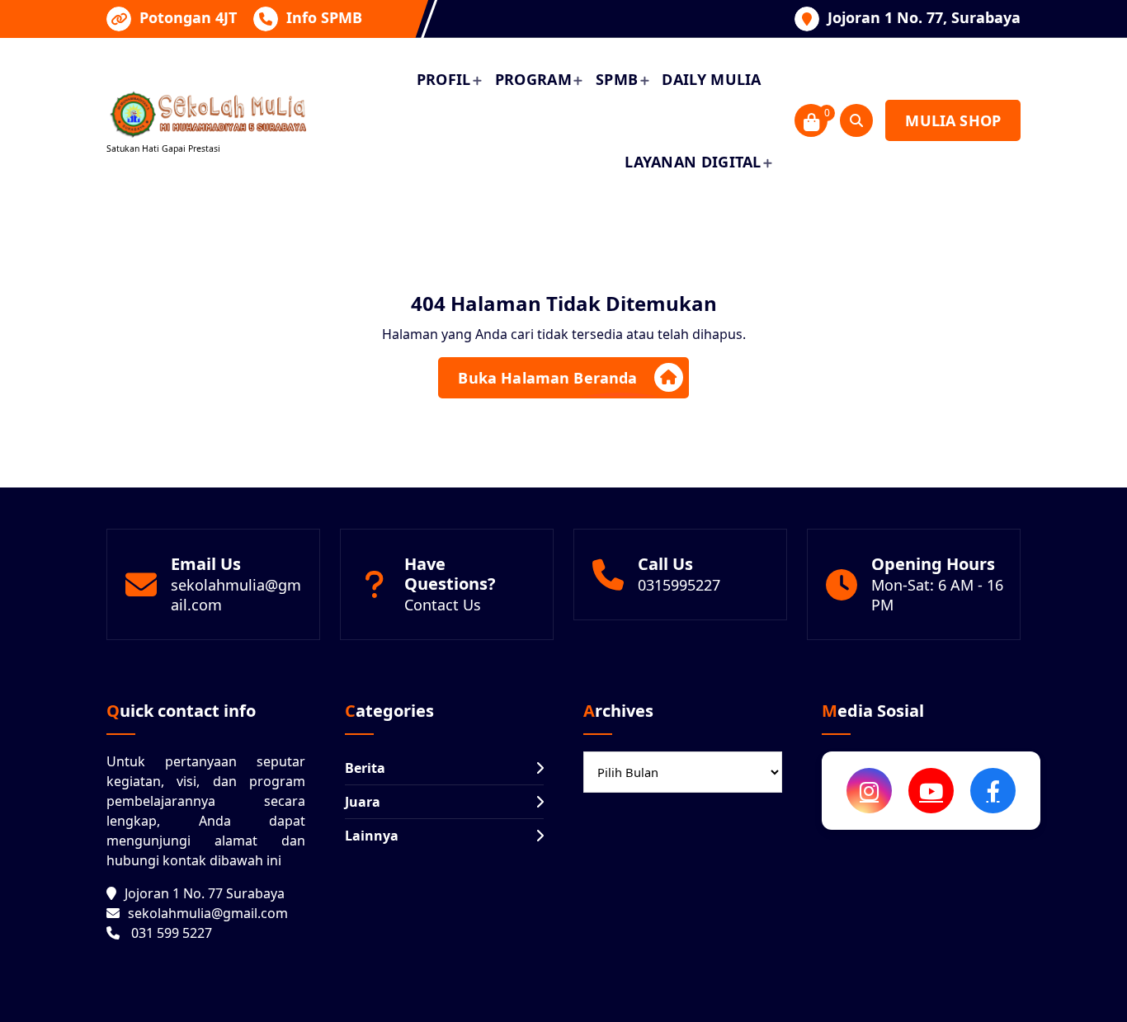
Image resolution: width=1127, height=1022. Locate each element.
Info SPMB (324, 18)
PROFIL (444, 79)
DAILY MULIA (711, 79)
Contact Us (442, 605)
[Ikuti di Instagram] (869, 790)
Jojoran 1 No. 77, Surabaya (924, 18)
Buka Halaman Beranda (547, 378)
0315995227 (679, 585)
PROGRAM (533, 79)
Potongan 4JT (188, 18)
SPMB (617, 79)
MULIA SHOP (953, 120)
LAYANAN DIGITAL (693, 162)
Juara (362, 802)
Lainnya (371, 836)
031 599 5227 (171, 933)
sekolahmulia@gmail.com (208, 913)
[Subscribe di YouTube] (931, 790)
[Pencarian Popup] (856, 120)
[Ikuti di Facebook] (993, 790)
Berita (365, 768)
